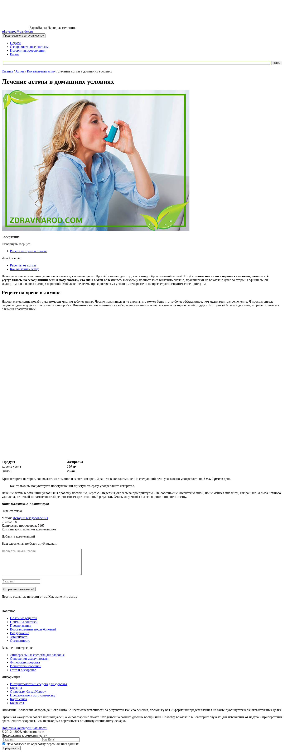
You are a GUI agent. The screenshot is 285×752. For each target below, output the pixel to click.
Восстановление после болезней (33, 629)
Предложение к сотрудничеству (32, 695)
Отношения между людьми (29, 658)
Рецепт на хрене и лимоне (28, 251)
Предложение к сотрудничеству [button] (23, 35)
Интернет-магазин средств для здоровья (38, 684)
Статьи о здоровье (23, 670)
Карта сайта (18, 699)
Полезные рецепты (23, 618)
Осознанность (20, 640)
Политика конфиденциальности (24, 728)
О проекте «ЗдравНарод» (28, 691)
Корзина (16, 688)
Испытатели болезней (25, 666)
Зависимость (19, 637)
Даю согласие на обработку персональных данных (43, 744)
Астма (19, 71)
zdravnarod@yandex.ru (17, 31)
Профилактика (20, 625)
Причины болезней (24, 622)
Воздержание (19, 633)
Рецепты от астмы (23, 265)
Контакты (17, 703)
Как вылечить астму (41, 71)
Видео (14, 54)
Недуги (15, 43)
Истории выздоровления (27, 50)
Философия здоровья (25, 662)
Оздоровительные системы (29, 46)
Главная (7, 71)
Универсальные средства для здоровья (37, 655)
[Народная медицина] (16, 27)
